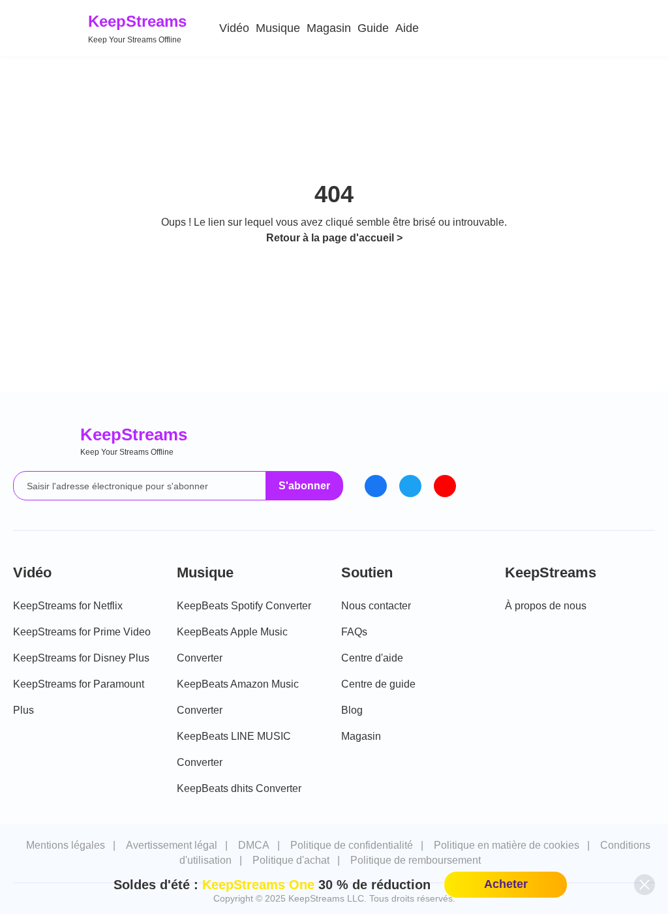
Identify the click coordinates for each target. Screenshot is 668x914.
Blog (352, 710)
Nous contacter (376, 605)
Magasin (329, 28)
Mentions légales (65, 845)
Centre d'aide (372, 657)
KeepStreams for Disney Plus (81, 657)
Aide (407, 28)
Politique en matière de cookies (506, 845)
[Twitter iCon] (410, 486)
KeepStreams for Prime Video (82, 631)
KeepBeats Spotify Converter (244, 605)
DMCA (253, 845)
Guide (373, 28)
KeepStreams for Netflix (68, 605)
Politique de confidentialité (351, 845)
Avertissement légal (171, 845)
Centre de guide (378, 684)
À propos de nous (545, 605)
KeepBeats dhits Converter (239, 788)
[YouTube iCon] (445, 486)
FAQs (354, 631)
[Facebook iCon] (376, 486)
